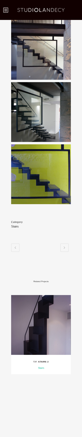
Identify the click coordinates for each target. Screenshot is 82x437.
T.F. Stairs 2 (41, 362)
